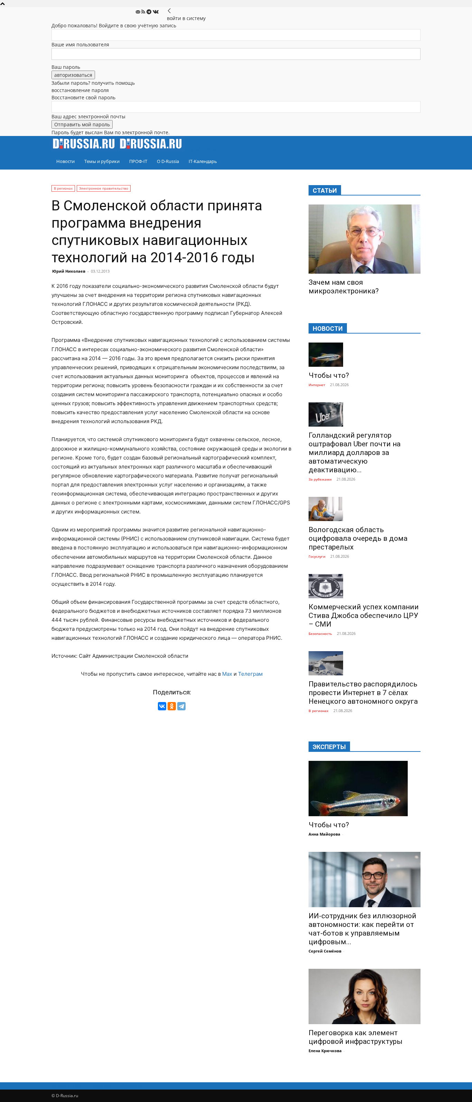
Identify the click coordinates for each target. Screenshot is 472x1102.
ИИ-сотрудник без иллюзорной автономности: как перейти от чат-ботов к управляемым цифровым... (362, 929)
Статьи (325, 190)
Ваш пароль (65, 67)
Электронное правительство (103, 188)
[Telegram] (150, 12)
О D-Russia (168, 161)
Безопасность (320, 633)
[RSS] (144, 12)
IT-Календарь (203, 161)
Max (227, 674)
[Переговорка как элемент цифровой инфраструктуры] (365, 996)
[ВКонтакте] (162, 706)
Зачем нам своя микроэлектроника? (344, 286)
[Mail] (138, 12)
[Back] (169, 11)
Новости (65, 161)
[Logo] (85, 149)
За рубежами (320, 479)
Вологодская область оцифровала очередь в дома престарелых (358, 538)
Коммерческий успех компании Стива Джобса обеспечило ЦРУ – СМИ (364, 615)
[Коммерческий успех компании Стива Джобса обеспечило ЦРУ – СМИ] (365, 586)
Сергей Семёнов (325, 951)
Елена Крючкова (325, 1050)
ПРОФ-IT (138, 161)
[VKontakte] (156, 12)
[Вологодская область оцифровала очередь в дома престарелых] (365, 509)
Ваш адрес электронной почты (88, 116)
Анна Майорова (324, 834)
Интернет (317, 384)
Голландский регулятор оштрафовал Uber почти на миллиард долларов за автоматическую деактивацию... (354, 452)
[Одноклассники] (172, 706)
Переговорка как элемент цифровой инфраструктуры (356, 1037)
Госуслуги (317, 556)
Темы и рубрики (102, 161)
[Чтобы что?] (365, 355)
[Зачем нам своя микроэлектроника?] (365, 239)
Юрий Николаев (68, 271)
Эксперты (329, 746)
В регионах (63, 188)
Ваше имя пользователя (80, 44)
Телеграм (250, 674)
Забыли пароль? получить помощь (93, 83)
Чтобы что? (329, 375)
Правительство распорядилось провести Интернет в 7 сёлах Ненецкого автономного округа (363, 692)
